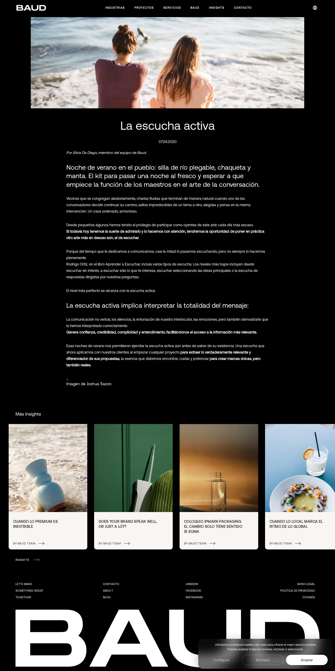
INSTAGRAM (194, 597)
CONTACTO (111, 584)
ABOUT (108, 590)
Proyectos (144, 7)
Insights (216, 7)
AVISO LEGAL (306, 584)
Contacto (243, 7)
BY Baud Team (24, 543)
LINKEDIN (192, 584)
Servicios (172, 7)
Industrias (115, 7)
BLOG (107, 597)
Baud (195, 7)
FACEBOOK (193, 590)
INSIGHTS (22, 560)
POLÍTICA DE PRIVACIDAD (297, 590)
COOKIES (308, 597)
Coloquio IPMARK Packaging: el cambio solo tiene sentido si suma (213, 526)
